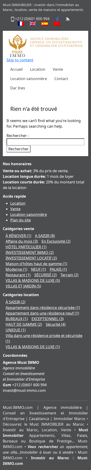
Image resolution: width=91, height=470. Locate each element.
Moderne (16, 269)
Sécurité (56, 324)
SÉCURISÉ (45, 274)
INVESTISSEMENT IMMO (30, 252)
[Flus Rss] (67, 18)
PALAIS (58, 269)
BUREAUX (17, 318)
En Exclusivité (56, 241)
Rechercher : (18, 135)
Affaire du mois (22, 241)
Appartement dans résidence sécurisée (43, 307)
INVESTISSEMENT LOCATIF (31, 258)
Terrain (69, 274)
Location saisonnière (28, 214)
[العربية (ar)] (56, 23)
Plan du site (20, 220)
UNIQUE (16, 330)
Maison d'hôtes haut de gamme (36, 263)
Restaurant (18, 274)
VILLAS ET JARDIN (23, 286)
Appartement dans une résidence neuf (42, 313)
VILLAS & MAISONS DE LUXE (33, 280)
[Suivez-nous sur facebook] (57, 18)
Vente (15, 208)
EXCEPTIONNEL (48, 318)
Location (17, 203)
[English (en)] (33, 23)
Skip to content (20, 60)
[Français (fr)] (21, 23)
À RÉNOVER (18, 235)
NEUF (38, 269)
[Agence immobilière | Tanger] (45, 45)
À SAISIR (15, 302)
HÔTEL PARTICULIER (26, 246)
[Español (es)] (45, 23)
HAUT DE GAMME (24, 324)
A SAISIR (45, 235)
